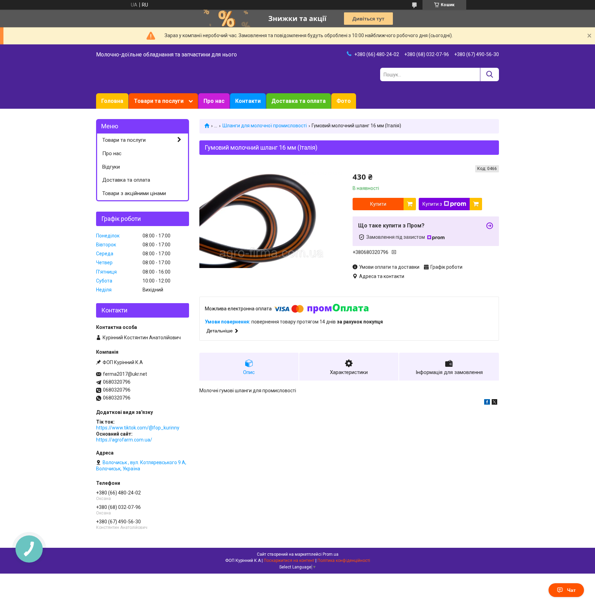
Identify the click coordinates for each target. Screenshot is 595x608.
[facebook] (487, 403)
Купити (378, 204)
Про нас (214, 101)
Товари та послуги (159, 101)
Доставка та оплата (298, 101)
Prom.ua (330, 554)
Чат (571, 590)
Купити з (432, 204)
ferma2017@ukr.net (125, 374)
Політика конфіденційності (343, 560)
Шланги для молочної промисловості (264, 125)
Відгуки (111, 167)
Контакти (248, 101)
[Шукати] (489, 74)
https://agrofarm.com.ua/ (124, 439)
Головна (112, 101)
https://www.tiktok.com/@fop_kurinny (137, 427)
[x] (494, 403)
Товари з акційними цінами (134, 193)
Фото (343, 101)
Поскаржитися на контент (289, 560)
